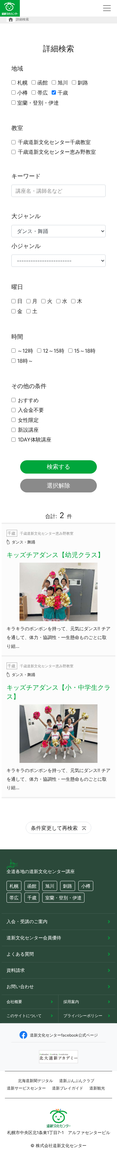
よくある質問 (20, 954)
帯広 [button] (14, 897)
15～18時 (85, 350)
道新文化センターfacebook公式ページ (64, 1035)
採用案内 (71, 1001)
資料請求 (15, 970)
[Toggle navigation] (107, 8)
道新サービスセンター (26, 1088)
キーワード (26, 176)
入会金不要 (31, 410)
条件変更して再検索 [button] (55, 828)
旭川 (63, 82)
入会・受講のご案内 (26, 921)
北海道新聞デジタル (35, 1080)
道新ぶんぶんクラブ (76, 1080)
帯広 (42, 92)
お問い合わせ (20, 986)
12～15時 (53, 350)
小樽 (22, 92)
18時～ (25, 361)
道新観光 (97, 1088)
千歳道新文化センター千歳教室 (54, 142)
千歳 (63, 92)
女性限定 (28, 420)
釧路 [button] (67, 886)
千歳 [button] (31, 897)
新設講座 (28, 429)
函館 (42, 82)
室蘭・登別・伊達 (38, 102)
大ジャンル (26, 216)
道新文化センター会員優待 (33, 937)
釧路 (83, 82)
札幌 (22, 82)
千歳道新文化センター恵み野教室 (57, 152)
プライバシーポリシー (82, 1015)
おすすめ (28, 400)
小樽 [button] (85, 886)
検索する (58, 466)
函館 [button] (31, 886)
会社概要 (14, 1001)
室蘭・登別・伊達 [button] (63, 897)
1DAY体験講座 (34, 439)
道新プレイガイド (67, 1088)
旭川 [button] (49, 886)
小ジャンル (26, 245)
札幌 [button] (14, 886)
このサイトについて (24, 1015)
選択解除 (58, 485)
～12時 (25, 350)
